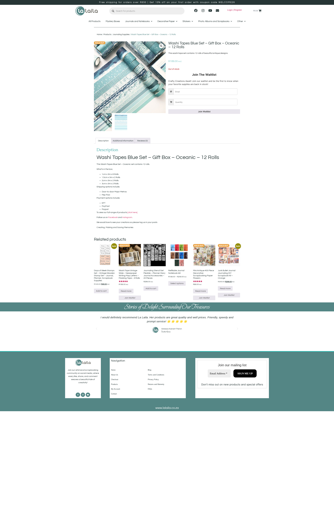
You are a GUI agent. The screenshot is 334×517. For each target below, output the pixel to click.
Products (107, 34)
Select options (177, 283)
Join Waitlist (204, 111)
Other (240, 21)
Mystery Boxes (113, 21)
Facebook (113, 217)
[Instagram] (203, 10)
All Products (94, 21)
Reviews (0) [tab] (142, 141)
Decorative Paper (166, 21)
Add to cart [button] (101, 291)
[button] (161, 46)
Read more (126, 291)
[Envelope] (217, 10)
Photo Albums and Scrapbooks (213, 21)
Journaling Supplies (121, 34)
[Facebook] (196, 10)
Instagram (127, 217)
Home (99, 34)
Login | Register (234, 10)
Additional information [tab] (123, 141)
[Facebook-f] (78, 395)
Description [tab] (103, 141)
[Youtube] (210, 10)
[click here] (132, 212)
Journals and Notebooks (137, 21)
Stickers (186, 21)
